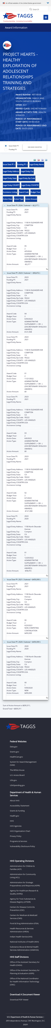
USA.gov (13, 780)
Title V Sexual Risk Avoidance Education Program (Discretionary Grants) (36, 241)
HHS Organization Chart (20, 831)
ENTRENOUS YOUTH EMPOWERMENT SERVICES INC (35, 285)
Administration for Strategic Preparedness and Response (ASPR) (25, 884)
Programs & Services (18, 841)
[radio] (11, 146)
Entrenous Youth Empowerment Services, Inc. (36, 522)
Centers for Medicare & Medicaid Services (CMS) (23, 917)
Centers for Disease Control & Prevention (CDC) (22, 908)
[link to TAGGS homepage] (19, 16)
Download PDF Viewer (19, 999)
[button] (31, 9)
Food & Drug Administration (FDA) (24, 923)
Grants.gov (14, 751)
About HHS (14, 800)
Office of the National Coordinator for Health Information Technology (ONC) (24, 981)
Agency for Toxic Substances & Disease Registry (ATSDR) (22, 900)
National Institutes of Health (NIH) (24, 941)
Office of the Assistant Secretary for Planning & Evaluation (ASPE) (25, 972)
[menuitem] (34, 160)
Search (36, 9)
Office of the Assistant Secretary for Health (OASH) (25, 963)
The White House (17, 770)
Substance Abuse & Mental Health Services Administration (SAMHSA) (24, 948)
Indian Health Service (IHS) (21, 936)
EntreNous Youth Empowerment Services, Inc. (36, 590)
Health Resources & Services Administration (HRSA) (22, 930)
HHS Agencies (16, 826)
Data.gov (13, 746)
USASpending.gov (17, 785)
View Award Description (35, 147)
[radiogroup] (13, 147)
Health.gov (14, 816)
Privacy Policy (15, 836)
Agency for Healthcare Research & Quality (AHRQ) (24, 892)
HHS (12, 821)
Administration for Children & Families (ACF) (22, 867)
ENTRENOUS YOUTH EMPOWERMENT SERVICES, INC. (35, 217)
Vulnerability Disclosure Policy (22, 846)
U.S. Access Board (17, 775)
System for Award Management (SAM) (23, 763)
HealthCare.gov (16, 757)
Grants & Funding (17, 810)
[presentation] (25, 434)
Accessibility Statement (19, 805)
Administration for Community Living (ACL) (23, 876)
